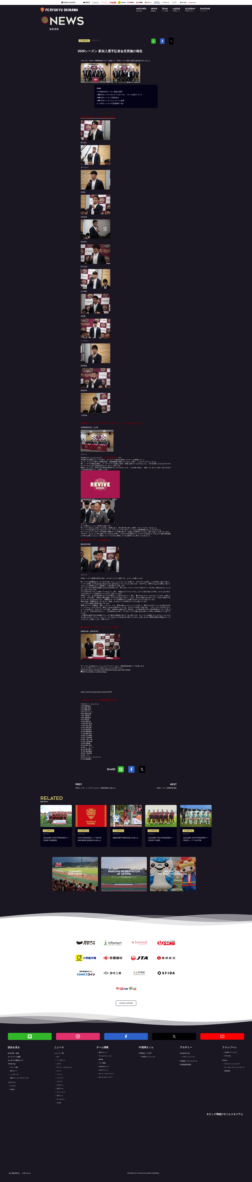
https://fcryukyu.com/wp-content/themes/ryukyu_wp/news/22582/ (106, 670)
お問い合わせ (26, 1173)
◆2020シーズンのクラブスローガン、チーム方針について (119, 94)
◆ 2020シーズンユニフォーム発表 (110, 100)
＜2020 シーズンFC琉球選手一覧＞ (111, 103)
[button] (141, 9)
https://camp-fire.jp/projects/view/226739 (96, 692)
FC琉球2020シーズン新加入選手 (109, 91)
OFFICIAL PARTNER (126, 1003)
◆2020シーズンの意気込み (108, 97)
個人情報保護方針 (14, 1173)
